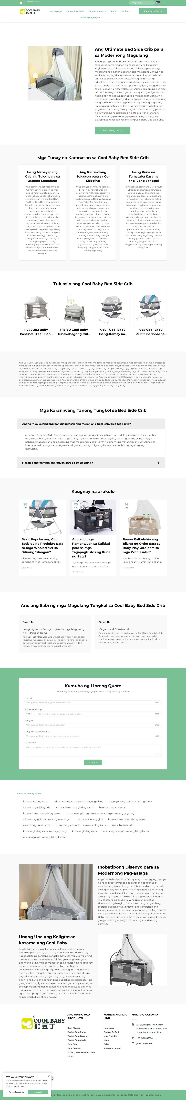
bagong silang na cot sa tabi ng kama (130, 801)
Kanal (114, 11)
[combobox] (30, 714)
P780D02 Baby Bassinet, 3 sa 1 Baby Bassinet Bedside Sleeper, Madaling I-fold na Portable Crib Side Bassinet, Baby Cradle (36, 332)
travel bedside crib (122, 825)
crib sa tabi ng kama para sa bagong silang (78, 801)
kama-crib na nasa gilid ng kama (75, 807)
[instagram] (51, 1078)
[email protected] (32, 1)
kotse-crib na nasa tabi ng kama (41, 813)
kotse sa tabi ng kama (35, 801)
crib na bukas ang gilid (90, 819)
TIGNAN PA (27, 567)
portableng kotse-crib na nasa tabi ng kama (81, 825)
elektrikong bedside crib (37, 825)
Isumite (93, 762)
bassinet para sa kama (112, 807)
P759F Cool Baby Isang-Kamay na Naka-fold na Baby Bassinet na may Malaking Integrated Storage (112, 332)
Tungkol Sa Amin (75, 11)
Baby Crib (72, 1044)
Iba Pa (70, 1056)
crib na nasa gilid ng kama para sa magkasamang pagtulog (100, 813)
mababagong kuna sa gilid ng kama (44, 837)
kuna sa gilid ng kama (85, 831)
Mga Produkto (96, 11)
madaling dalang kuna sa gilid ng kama (126, 831)
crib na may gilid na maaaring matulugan (47, 819)
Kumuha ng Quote (153, 11)
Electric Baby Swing (76, 1032)
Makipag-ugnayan (90, 17)
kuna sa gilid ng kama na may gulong (45, 831)
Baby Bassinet (74, 1048)
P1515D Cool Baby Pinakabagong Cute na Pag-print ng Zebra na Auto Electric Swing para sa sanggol (74, 332)
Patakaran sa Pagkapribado (144, 1095)
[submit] (152, 3)
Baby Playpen (73, 1028)
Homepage (56, 11)
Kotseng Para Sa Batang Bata (81, 1052)
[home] (30, 11)
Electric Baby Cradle (76, 1040)
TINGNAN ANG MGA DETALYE (36, 309)
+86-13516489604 (144, 1038)
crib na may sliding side (36, 807)
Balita (125, 11)
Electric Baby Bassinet (77, 1036)
